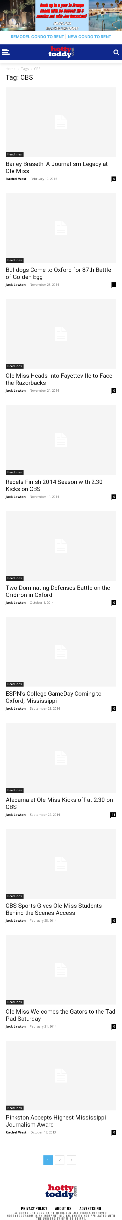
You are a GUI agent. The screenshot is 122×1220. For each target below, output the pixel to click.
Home (11, 68)
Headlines (14, 154)
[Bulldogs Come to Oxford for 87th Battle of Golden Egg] (61, 228)
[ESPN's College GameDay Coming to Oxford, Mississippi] (61, 652)
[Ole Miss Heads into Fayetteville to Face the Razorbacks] (61, 334)
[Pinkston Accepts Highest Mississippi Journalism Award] (61, 1075)
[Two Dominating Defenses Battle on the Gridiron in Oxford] (61, 546)
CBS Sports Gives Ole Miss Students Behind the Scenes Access (54, 909)
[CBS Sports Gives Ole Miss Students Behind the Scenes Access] (61, 864)
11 (113, 815)
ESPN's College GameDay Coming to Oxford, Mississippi (54, 697)
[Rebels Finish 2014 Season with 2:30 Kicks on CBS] (61, 440)
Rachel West (16, 178)
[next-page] (71, 1160)
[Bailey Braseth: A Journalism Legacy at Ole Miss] (61, 122)
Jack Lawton (16, 284)
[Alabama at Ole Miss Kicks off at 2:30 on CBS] (61, 757)
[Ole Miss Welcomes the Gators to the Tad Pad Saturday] (61, 970)
